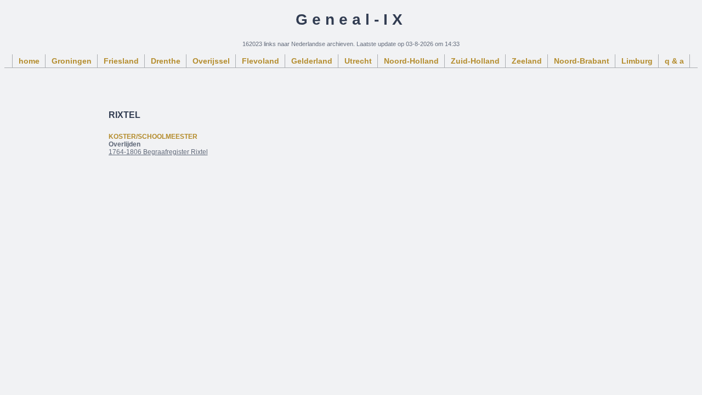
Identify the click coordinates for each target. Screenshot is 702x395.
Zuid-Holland (475, 61)
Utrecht (358, 61)
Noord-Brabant (581, 61)
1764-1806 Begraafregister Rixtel (158, 152)
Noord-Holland (411, 61)
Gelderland (311, 61)
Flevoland (260, 61)
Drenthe (165, 61)
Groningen (72, 61)
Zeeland (527, 61)
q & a (674, 61)
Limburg (637, 61)
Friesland (121, 61)
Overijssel (211, 61)
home (29, 61)
